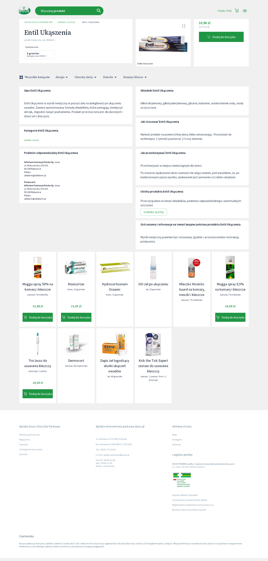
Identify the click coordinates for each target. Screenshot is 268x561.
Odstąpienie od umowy (30, 449)
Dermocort (76, 360)
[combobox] (94, 10)
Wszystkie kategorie (37, 77)
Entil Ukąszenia (91, 22)
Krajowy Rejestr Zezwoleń (185, 495)
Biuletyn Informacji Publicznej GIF (189, 509)
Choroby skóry (84, 77)
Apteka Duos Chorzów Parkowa (38, 22)
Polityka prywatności (29, 434)
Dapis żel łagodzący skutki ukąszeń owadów (114, 365)
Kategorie (177, 439)
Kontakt (23, 454)
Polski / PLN (225, 11)
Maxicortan (76, 284)
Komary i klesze (66, 22)
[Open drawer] (245, 10)
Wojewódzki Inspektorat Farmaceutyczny (193, 504)
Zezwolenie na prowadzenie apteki (189, 499)
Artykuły (176, 444)
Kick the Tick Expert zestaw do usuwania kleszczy (153, 365)
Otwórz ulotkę (154, 212)
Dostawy (23, 444)
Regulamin (24, 439)
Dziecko (108, 77)
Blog (174, 434)
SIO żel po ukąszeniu (153, 284)
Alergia (59, 77)
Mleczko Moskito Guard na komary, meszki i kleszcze (192, 289)
